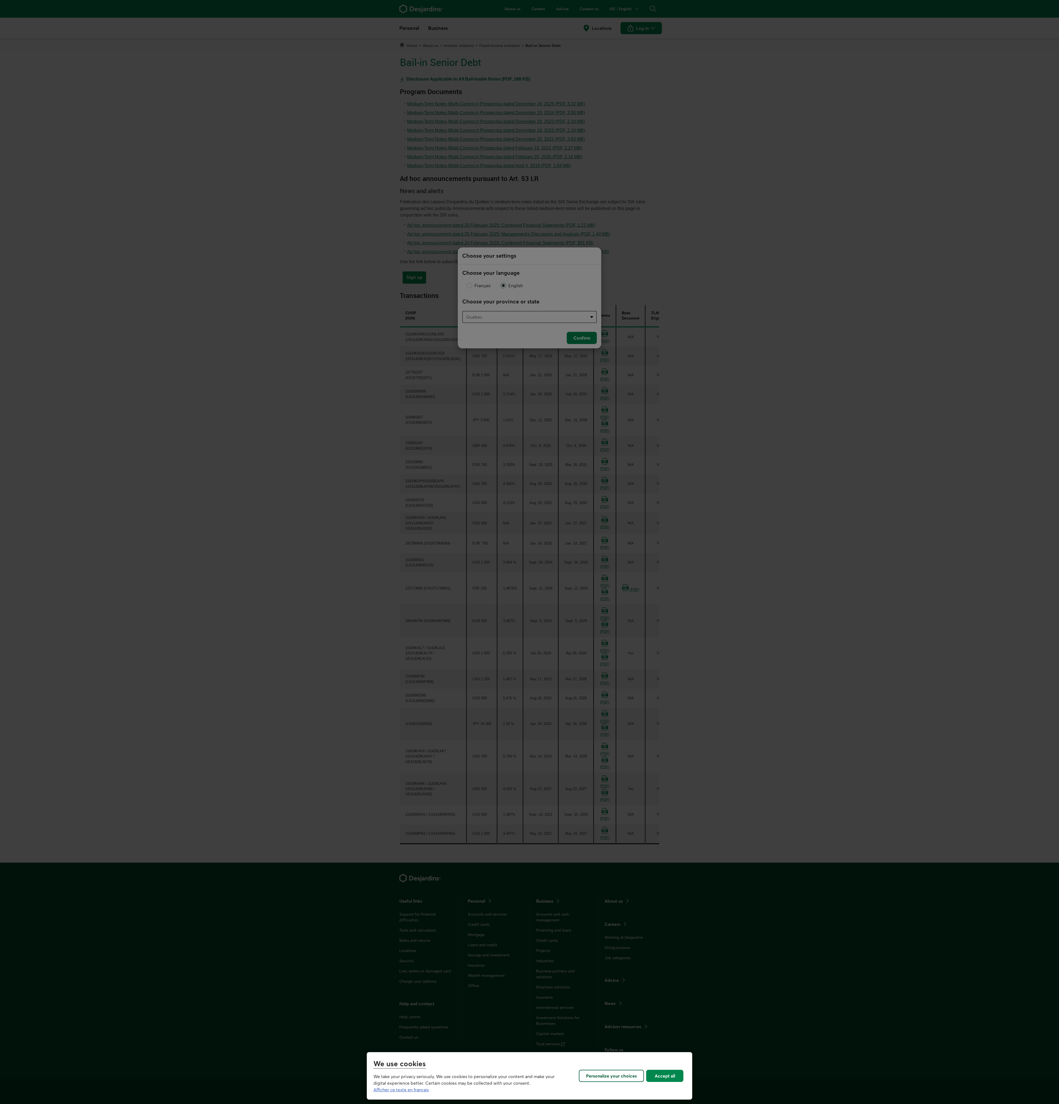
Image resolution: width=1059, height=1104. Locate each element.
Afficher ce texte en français (401, 1089)
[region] (529, 1076)
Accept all (665, 1076)
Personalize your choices (611, 1076)
